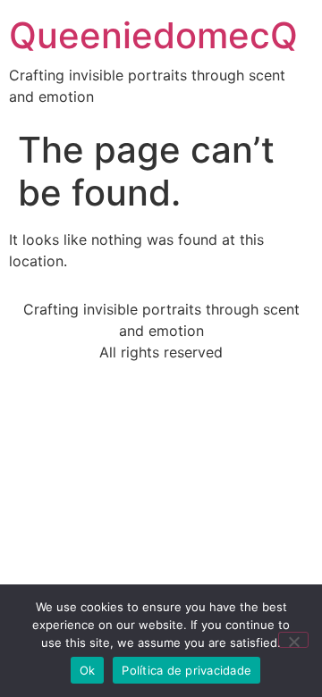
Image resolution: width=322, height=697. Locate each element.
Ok (88, 670)
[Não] (293, 640)
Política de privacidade (186, 670)
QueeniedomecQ (153, 35)
